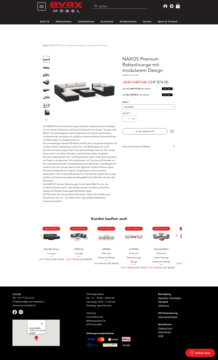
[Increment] (133, 119)
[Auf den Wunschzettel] (172, 131)
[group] (109, 250)
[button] (178, 5)
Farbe (125, 102)
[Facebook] (14, 312)
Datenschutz (165, 328)
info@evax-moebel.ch (32, 301)
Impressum (164, 331)
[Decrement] (125, 119)
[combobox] (148, 106)
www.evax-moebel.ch (24, 305)
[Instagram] (21, 312)
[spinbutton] (129, 119)
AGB (160, 335)
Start (45, 45)
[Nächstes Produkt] (177, 235)
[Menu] (42, 6)
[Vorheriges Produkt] (41, 235)
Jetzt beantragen (168, 316)
